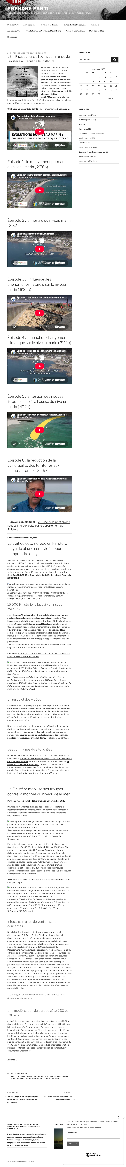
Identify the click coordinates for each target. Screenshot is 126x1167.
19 (116, 86)
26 (116, 90)
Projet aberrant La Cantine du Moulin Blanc (43, 31)
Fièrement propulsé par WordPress (20, 1161)
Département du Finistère (40, 1076)
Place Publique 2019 (87, 147)
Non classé (83, 143)
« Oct (87, 98)
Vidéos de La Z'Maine (87, 161)
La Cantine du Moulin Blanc (89, 134)
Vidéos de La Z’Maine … (75, 31)
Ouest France (18, 1079)
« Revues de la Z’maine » (49, 25)
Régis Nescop (32, 1079)
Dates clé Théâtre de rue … (75, 25)
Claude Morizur (38, 53)
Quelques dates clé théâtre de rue (92, 152)
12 (116, 81)
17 (105, 86)
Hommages (12, 37)
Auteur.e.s (95, 25)
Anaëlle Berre (18, 1076)
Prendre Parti (28, 8)
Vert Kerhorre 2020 (86, 157)
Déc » (110, 98)
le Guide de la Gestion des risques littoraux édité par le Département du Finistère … (38, 525)
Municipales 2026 (96, 31)
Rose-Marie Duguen (50, 1079)
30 (99, 94)
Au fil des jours (29, 25)
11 (111, 81)
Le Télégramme (62, 1076)
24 (105, 90)
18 (111, 86)
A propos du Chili (14, 31)
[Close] (121, 1117)
